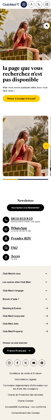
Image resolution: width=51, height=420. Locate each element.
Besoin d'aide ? (11, 299)
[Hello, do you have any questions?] (46, 26)
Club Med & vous (12, 273)
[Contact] (39, 4)
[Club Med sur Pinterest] (42, 363)
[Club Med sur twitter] (25, 363)
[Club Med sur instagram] (9, 363)
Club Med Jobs (10, 323)
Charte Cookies (25, 400)
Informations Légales (25, 379)
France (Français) (16, 350)
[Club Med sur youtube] (33, 363)
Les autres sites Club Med (16, 282)
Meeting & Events (12, 308)
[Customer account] (31, 4)
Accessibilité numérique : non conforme (25, 406)
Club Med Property (13, 331)
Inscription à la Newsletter (25, 207)
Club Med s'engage (13, 290)
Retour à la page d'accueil (21, 98)
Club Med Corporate (13, 316)
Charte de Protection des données (25, 394)
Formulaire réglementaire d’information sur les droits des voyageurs (25, 387)
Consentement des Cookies (26, 412)
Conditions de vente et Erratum (25, 373)
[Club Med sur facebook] (17, 363)
